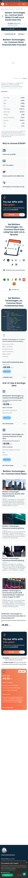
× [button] (26, 862)
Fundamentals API (10, 34)
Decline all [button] (20, 875)
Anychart (25, 78)
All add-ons (15, 289)
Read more (13, 868)
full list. (20, 702)
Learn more (23, 1)
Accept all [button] (7, 875)
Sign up (24, 4)
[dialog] (14, 869)
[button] (14, 870)
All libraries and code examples (15, 270)
